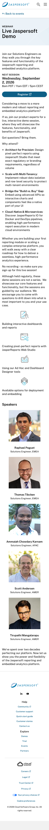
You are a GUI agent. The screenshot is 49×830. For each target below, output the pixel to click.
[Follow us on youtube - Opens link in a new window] (28, 694)
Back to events (13, 13)
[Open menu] (45, 4)
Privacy (24, 789)
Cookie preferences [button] (26, 801)
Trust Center (25, 783)
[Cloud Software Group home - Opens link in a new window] (24, 764)
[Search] (38, 4)
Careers (25, 771)
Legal (25, 777)
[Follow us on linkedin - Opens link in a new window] (21, 693)
